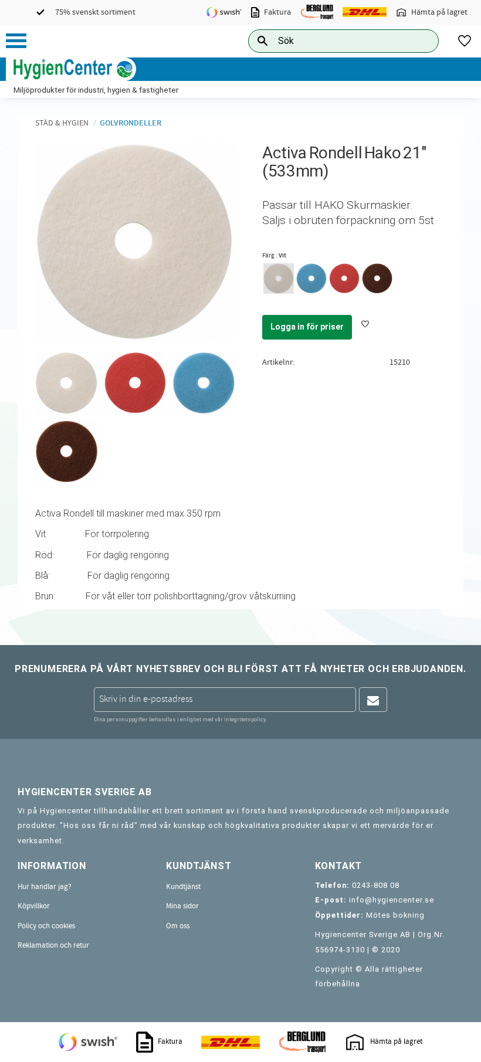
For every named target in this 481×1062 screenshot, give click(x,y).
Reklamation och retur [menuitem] (53, 945)
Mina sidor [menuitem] (182, 906)
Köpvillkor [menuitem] (34, 906)
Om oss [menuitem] (177, 926)
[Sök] (420, 40)
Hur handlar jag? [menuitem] (45, 886)
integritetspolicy (245, 719)
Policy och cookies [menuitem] (46, 926)
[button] (16, 40)
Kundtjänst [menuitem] (183, 886)
